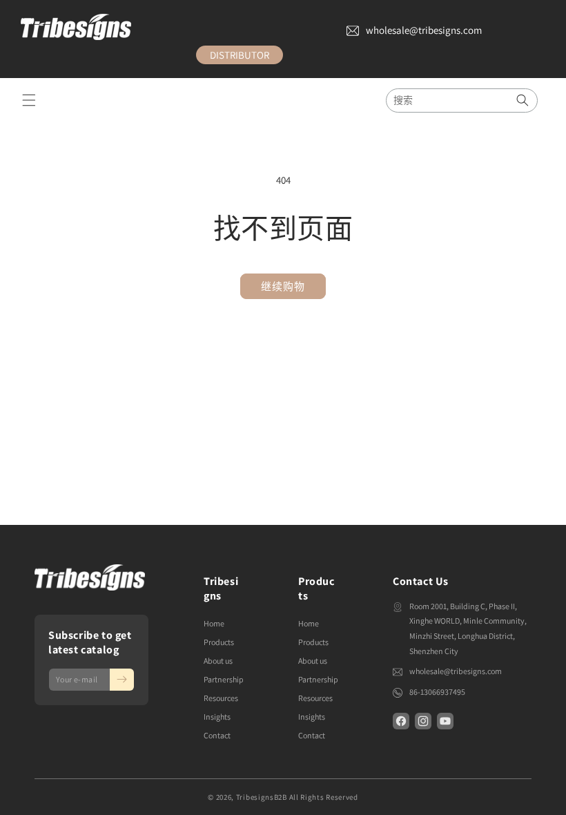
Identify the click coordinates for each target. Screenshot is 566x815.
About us (218, 660)
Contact (217, 735)
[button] (29, 100)
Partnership (224, 679)
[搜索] (522, 100)
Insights (217, 716)
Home (214, 623)
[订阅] (122, 680)
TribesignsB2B (261, 797)
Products (219, 642)
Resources (221, 698)
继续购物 (283, 286)
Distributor (239, 54)
